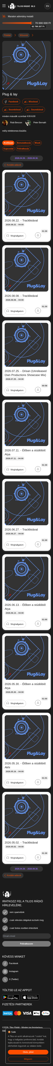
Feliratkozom (26, 943)
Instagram (13, 971)
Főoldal (7, 35)
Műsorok (24, 35)
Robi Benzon (16, 122)
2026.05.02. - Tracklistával (21, 842)
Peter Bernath (39, 122)
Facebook (13, 101)
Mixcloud (33, 101)
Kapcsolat (8, 148)
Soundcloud (15, 109)
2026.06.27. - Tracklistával (21, 529)
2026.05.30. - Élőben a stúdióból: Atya (25, 686)
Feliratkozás (23, 148)
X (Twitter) (14, 979)
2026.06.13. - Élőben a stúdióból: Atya (25, 606)
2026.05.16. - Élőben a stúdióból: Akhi (25, 765)
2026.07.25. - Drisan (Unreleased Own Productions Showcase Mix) (25, 373)
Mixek (37, 143)
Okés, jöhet (28, 1052)
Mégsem (28, 1059)
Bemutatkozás (24, 143)
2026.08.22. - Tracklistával (21, 220)
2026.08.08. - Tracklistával (21, 295)
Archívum (8, 143)
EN (47, 6)
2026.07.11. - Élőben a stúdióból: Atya (25, 452)
